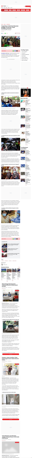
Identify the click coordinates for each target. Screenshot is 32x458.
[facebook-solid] (15, 50)
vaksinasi (7, 54)
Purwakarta (3, 53)
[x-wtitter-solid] (17, 50)
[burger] (30, 7)
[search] (24, 6)
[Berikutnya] (20, 313)
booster (10, 54)
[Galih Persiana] (2, 264)
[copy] (19, 51)
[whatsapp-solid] (13, 50)
